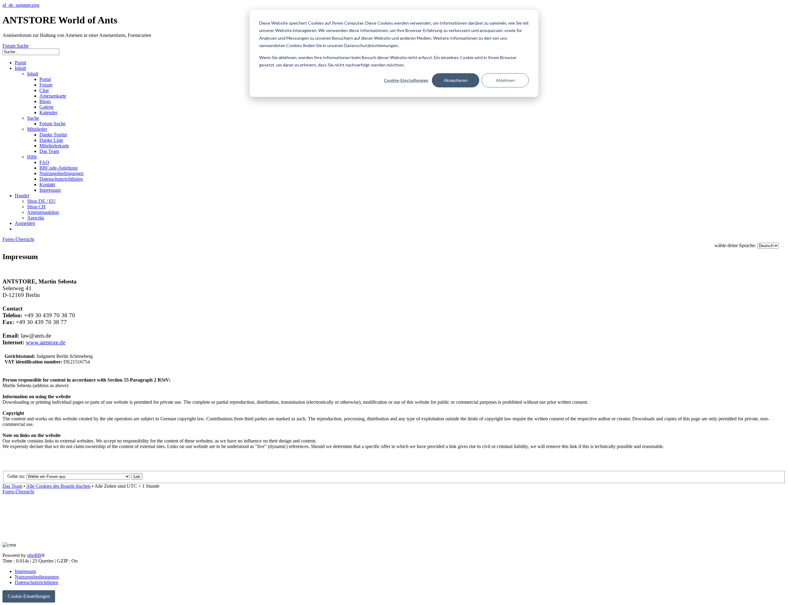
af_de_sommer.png (20, 5)
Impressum (25, 571)
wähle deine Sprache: (735, 245)
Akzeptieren (456, 80)
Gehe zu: (16, 476)
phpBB (34, 555)
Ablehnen (505, 80)
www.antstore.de (45, 342)
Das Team (12, 486)
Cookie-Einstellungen (406, 80)
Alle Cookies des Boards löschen (58, 486)
